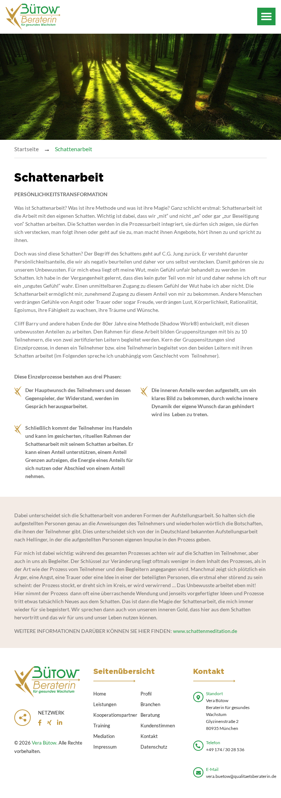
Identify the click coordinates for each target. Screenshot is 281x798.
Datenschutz (153, 747)
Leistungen (104, 704)
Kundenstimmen (157, 725)
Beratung (150, 715)
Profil (145, 694)
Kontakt (149, 736)
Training (101, 725)
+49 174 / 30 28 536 (225, 749)
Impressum (105, 747)
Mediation (104, 736)
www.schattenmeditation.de (205, 631)
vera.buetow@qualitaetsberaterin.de (241, 776)
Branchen (150, 704)
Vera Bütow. (44, 743)
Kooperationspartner (115, 715)
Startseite (26, 149)
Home (99, 694)
